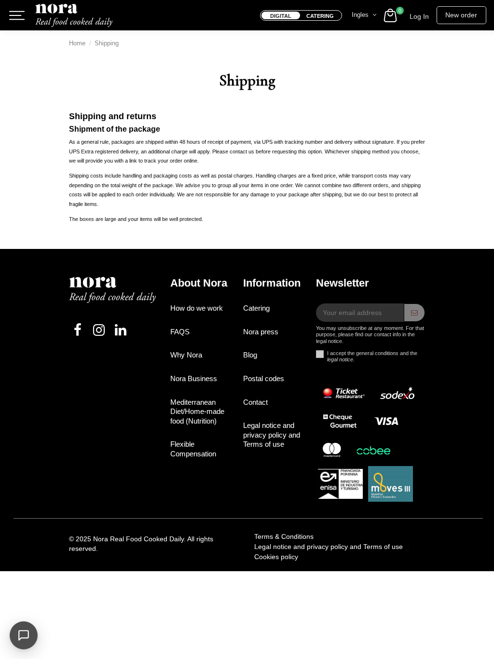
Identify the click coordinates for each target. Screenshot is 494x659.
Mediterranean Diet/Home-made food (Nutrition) (197, 411)
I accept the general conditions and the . (372, 356)
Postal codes (263, 378)
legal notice (340, 359)
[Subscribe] (414, 312)
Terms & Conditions (285, 536)
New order (461, 15)
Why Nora (186, 355)
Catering (256, 308)
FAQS (180, 332)
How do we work (196, 308)
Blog (250, 355)
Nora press (260, 332)
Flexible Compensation (193, 449)
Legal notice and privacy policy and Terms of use (271, 434)
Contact (255, 402)
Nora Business (193, 378)
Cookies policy (276, 557)
